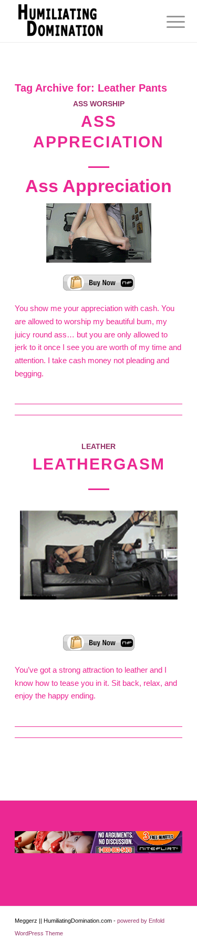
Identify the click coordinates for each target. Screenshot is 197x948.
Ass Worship (99, 104)
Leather (98, 447)
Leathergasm (99, 464)
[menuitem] (167, 22)
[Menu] (167, 22)
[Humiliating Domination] (82, 21)
